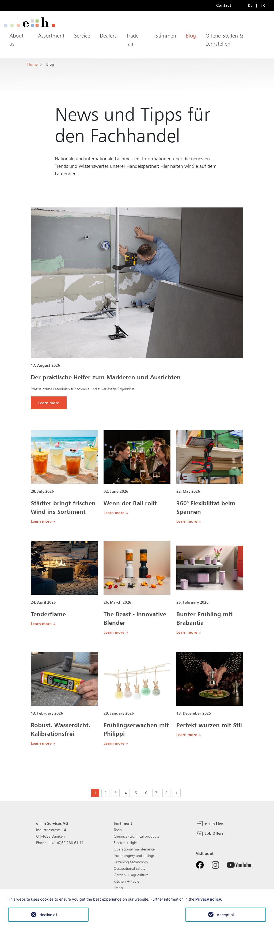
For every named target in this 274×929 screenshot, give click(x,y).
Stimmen (165, 35)
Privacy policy (208, 899)
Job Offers (213, 833)
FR (263, 5)
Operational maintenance (134, 849)
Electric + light (126, 843)
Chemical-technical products (136, 836)
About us (16, 39)
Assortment (51, 35)
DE (250, 5)
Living (118, 888)
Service (82, 35)
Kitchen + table (126, 881)
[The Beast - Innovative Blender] (137, 568)
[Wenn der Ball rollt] (137, 457)
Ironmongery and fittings (134, 855)
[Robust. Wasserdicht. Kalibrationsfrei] (64, 679)
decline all (48, 914)
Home (32, 64)
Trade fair (132, 39)
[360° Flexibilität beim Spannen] (209, 457)
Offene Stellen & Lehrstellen (224, 39)
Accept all (225, 914)
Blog (191, 35)
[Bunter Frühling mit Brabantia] (209, 568)
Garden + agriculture (131, 875)
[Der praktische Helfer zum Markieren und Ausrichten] (137, 282)
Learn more (48, 402)
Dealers (108, 35)
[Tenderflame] (64, 568)
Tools (117, 830)
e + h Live (213, 823)
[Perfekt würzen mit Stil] (209, 679)
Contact (223, 5)
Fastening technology (131, 862)
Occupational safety (129, 868)
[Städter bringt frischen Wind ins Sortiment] (64, 457)
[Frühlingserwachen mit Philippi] (137, 679)
